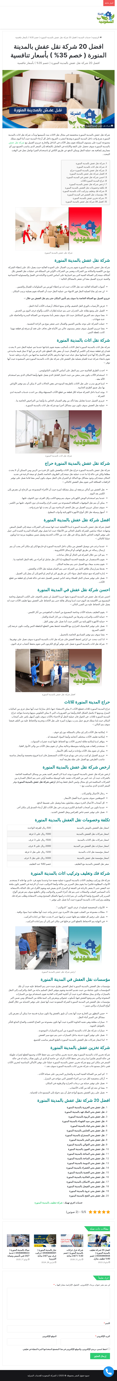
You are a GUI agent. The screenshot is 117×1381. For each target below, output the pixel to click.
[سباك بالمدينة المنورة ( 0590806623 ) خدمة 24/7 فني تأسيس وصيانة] (18, 1240)
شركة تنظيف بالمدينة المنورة (49, 1202)
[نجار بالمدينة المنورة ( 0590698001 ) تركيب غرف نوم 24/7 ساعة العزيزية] (45, 1240)
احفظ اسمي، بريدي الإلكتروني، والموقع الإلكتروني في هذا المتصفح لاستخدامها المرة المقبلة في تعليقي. (64, 1349)
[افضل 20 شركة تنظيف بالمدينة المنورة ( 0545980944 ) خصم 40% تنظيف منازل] (99, 1240)
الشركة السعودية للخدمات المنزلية (42, 1375)
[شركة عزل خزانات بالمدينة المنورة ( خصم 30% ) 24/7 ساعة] (72, 1240)
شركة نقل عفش (16, 142)
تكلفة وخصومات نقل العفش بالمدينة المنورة (84, 188)
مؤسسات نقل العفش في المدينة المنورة (85, 194)
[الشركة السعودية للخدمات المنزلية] (105, 17)
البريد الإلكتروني (102, 1336)
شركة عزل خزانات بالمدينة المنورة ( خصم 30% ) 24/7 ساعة (73, 1253)
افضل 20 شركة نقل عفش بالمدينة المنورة (85, 201)
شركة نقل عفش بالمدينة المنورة (90, 163)
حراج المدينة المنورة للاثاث (92, 181)
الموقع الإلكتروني (49, 1336)
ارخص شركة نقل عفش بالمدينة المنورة (87, 184)
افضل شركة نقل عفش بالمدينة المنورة (87, 173)
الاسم (107, 1323)
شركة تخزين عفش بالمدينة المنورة (88, 198)
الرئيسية (96, 37)
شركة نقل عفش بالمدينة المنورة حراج (87, 170)
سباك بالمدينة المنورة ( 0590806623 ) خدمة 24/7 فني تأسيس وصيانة (18, 1253)
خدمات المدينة (84, 37)
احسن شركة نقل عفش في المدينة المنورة (86, 177)
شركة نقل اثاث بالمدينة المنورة (91, 167)
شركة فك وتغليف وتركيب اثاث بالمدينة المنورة (83, 191)
